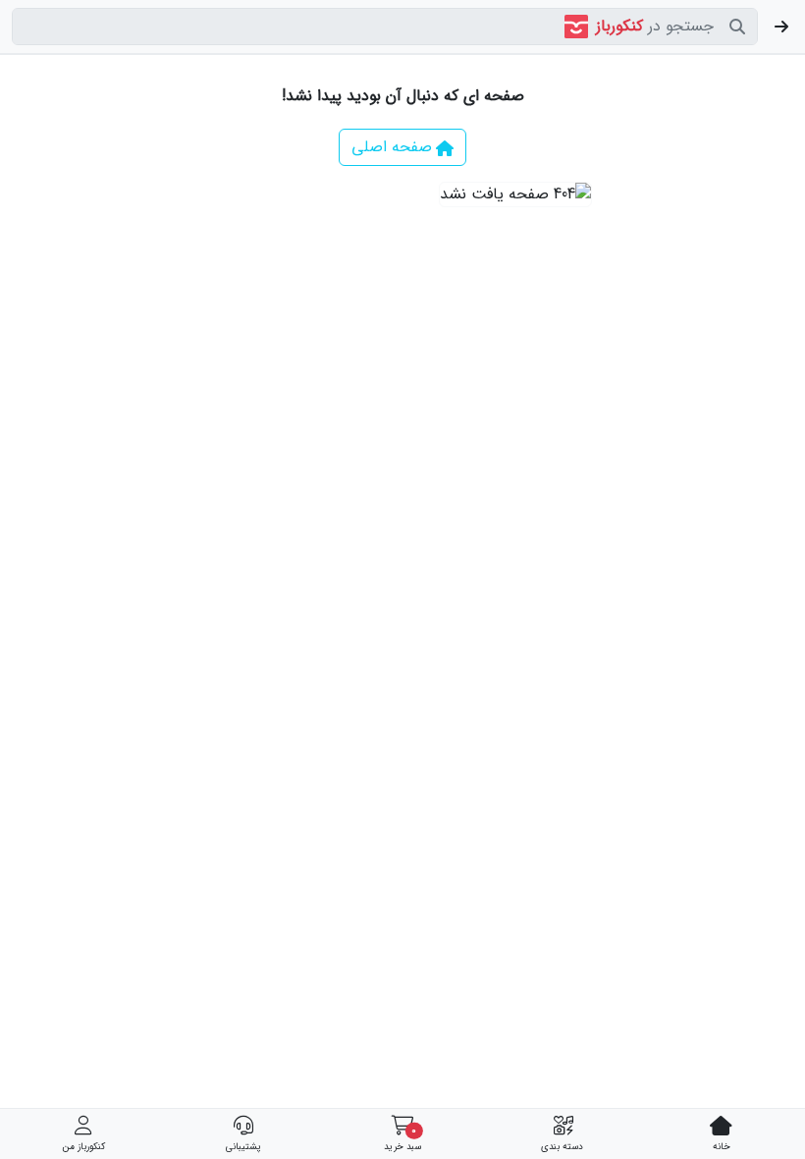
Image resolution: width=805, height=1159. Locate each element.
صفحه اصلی (391, 147)
